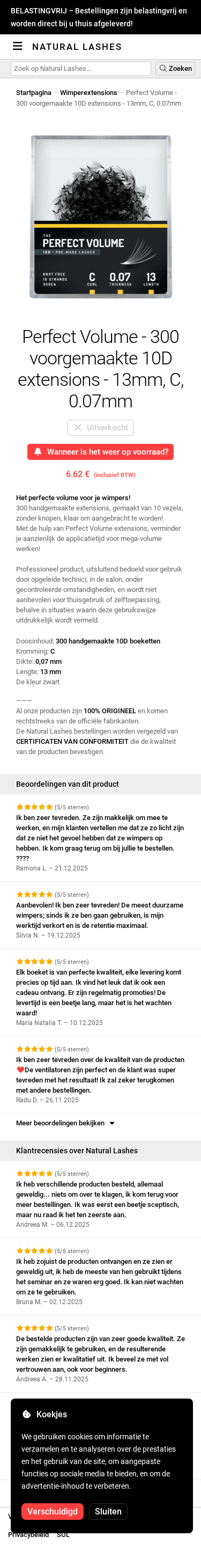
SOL (63, 1535)
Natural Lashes (77, 46)
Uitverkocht (105, 428)
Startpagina (33, 93)
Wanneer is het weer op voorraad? (105, 452)
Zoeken (179, 68)
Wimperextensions (88, 93)
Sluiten (108, 1511)
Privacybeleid (28, 1535)
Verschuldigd (52, 1511)
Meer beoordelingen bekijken (62, 1123)
